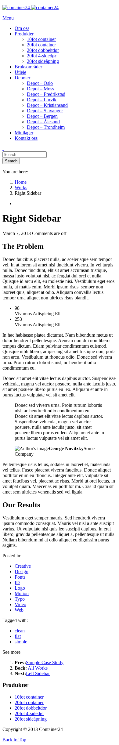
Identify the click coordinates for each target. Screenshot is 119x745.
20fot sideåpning (31, 718)
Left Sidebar (38, 673)
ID (17, 582)
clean (20, 630)
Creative (23, 566)
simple (21, 641)
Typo (20, 599)
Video (20, 604)
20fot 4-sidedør (29, 713)
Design (21, 571)
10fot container (29, 697)
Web (19, 610)
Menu (8, 17)
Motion (22, 593)
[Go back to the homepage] (30, 7)
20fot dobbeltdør (31, 708)
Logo (20, 588)
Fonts (20, 577)
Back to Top (14, 739)
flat (18, 636)
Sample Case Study (44, 662)
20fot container (29, 702)
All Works (38, 668)
